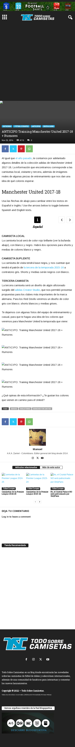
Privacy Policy (46, 695)
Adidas (14, 409)
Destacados (48, 126)
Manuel (37, 449)
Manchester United (42, 409)
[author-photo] (37, 437)
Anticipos (36, 126)
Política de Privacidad (32, 695)
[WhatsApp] (29, 148)
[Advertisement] (37, 61)
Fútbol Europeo (21, 126)
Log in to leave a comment (16, 516)
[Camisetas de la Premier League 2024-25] (13, 481)
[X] (13, 148)
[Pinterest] (21, 148)
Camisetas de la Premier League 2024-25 (13, 492)
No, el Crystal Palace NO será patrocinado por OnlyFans (61, 493)
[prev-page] (35, 502)
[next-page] (39, 502)
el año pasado (24, 158)
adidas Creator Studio (27, 289)
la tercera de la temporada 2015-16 (44, 267)
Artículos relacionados (26, 467)
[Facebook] (5, 148)
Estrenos (7, 126)
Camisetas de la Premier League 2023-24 (37, 492)
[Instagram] (33, 458)
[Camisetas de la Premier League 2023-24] (37, 481)
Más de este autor (51, 467)
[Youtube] (42, 458)
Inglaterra (25, 409)
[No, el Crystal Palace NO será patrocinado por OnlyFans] (62, 481)
